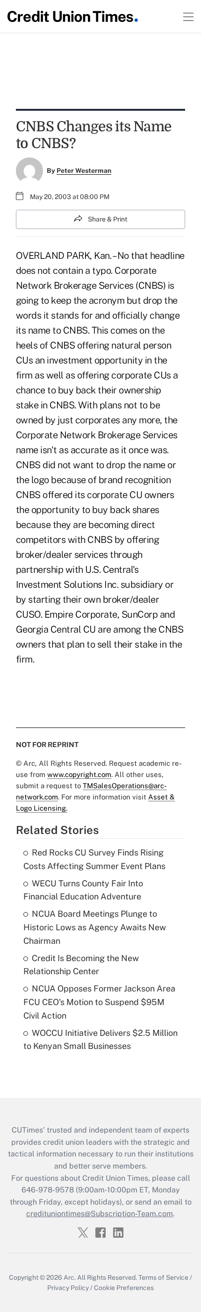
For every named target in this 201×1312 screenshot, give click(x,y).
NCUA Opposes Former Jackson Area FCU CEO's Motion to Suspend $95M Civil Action (99, 1002)
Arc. (70, 1277)
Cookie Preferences (124, 1287)
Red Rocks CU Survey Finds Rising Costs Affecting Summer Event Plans (94, 859)
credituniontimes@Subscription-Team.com (99, 1213)
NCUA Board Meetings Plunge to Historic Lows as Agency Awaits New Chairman (94, 927)
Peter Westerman (84, 170)
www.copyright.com (79, 774)
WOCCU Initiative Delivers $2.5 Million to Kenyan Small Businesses (100, 1039)
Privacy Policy (68, 1287)
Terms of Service (163, 1277)
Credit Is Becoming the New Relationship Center (81, 965)
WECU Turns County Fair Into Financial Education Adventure (83, 890)
